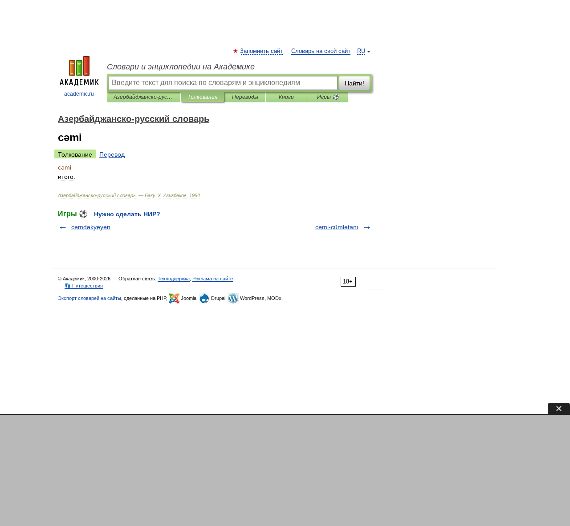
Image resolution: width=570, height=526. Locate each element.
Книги (286, 97)
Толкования (202, 97)
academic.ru (79, 94)
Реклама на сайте (212, 278)
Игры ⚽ (328, 97)
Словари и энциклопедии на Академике (181, 66)
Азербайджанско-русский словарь (144, 97)
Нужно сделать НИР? (127, 214)
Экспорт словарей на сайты (89, 298)
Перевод (112, 154)
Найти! (354, 83)
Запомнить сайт (262, 51)
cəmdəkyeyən (90, 227)
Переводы (245, 97)
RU (361, 51)
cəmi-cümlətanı (336, 227)
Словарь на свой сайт (320, 51)
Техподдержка (174, 278)
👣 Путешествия (84, 285)
